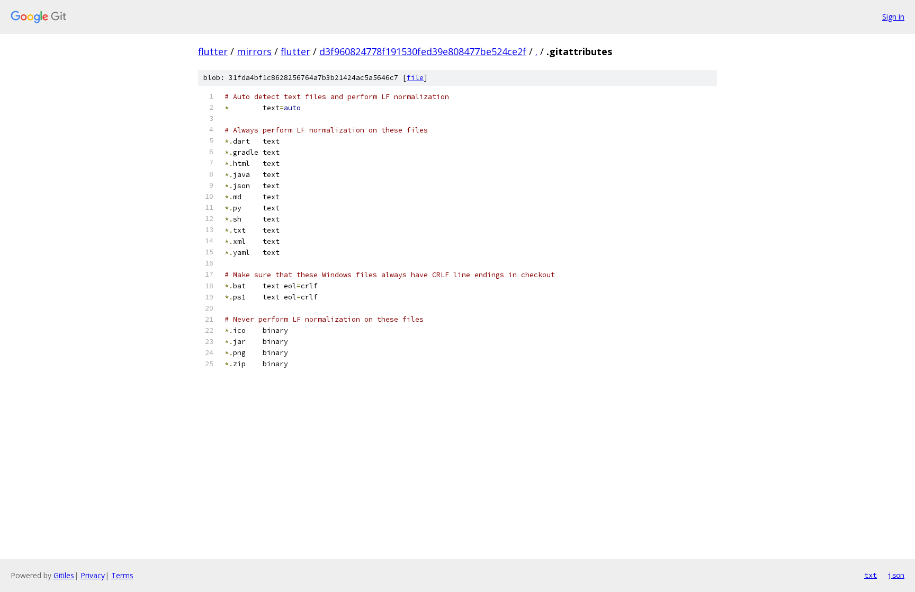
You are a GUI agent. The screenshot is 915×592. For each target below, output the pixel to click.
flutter (213, 51)
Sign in (893, 17)
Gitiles (63, 575)
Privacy (92, 575)
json (895, 575)
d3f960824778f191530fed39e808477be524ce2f (422, 51)
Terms (122, 575)
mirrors (254, 51)
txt (870, 575)
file (415, 77)
